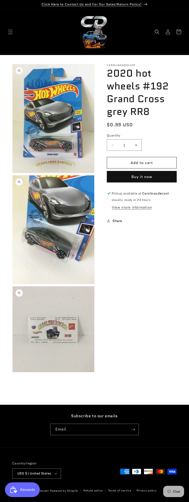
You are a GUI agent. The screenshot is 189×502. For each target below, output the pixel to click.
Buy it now (141, 177)
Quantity (113, 135)
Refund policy (93, 490)
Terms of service (119, 490)
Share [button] (117, 220)
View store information (132, 207)
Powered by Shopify (64, 491)
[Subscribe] (133, 429)
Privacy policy (147, 490)
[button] (10, 32)
